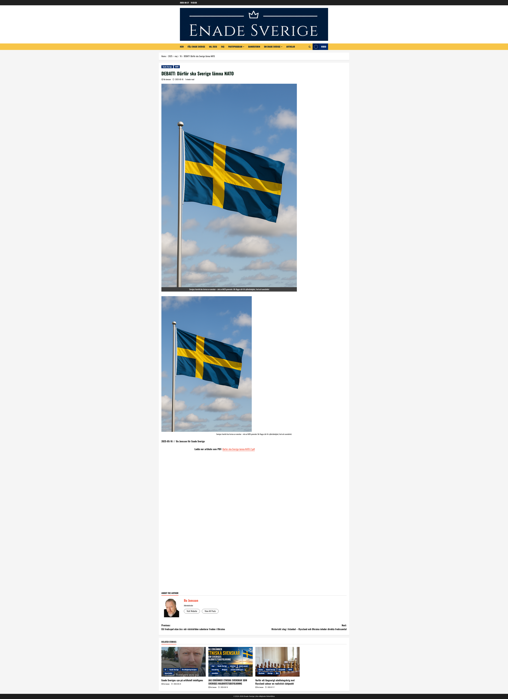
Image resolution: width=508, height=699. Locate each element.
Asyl (213, 666)
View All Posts (210, 611)
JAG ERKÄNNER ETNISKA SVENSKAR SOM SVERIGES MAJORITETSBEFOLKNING (227, 681)
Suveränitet (168, 673)
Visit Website (192, 611)
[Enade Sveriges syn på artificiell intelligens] (183, 661)
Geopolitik (282, 669)
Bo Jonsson (167, 79)
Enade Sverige (167, 67)
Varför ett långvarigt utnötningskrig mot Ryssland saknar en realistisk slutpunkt (275, 681)
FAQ (222, 46)
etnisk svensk (243, 666)
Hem (182, 46)
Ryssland (261, 673)
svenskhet (215, 673)
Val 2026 (213, 46)
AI (165, 669)
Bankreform (254, 46)
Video (323, 46)
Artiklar (290, 46)
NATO (176, 67)
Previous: (193, 627)
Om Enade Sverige (272, 46)
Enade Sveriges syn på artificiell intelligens (182, 680)
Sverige (270, 673)
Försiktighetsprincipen (189, 669)
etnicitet (233, 666)
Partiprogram (235, 46)
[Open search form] (310, 46)
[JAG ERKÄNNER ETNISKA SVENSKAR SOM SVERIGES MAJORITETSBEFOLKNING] (230, 661)
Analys (261, 669)
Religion (224, 669)
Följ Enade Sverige (196, 46)
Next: (309, 627)
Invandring (215, 669)
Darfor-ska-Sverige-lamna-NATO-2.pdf (239, 449)
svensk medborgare (237, 669)
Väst (277, 673)
